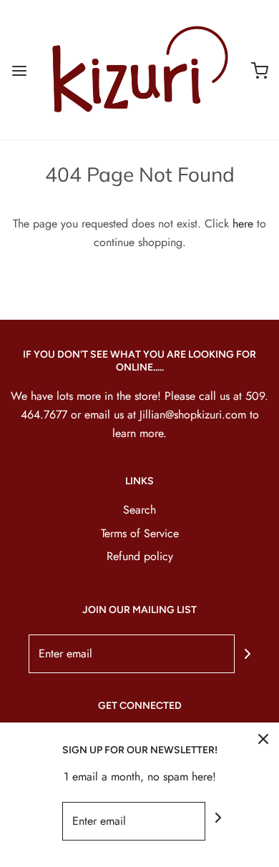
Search (139, 509)
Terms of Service (140, 533)
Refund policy (140, 556)
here (242, 223)
